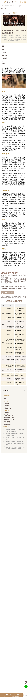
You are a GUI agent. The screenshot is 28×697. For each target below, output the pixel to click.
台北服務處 (8, 308)
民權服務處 (8, 313)
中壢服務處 (8, 334)
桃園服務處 (8, 330)
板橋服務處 (8, 321)
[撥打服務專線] (26, 682)
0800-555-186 (22, 288)
